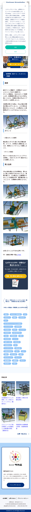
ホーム (2, 8)
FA (25, 314)
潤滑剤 (15, 360)
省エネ (22, 360)
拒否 (15, 51)
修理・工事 (8, 342)
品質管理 (18, 326)
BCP (15, 329)
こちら (19, 254)
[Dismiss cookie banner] (25, 6)
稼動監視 (13, 336)
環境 (6, 354)
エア (23, 351)
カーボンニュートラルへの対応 (13, 323)
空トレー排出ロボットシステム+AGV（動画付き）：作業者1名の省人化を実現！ (16, 300)
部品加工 (7, 363)
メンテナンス (8, 348)
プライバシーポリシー (23, 498)
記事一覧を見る (22, 434)
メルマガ (22, 329)
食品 (15, 363)
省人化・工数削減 (15, 314)
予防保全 (7, 332)
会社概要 (5, 498)
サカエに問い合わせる (15, 484)
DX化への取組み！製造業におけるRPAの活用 (15, 307)
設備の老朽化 (8, 351)
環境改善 (18, 348)
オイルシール (8, 357)
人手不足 (22, 317)
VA (15, 345)
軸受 (21, 354)
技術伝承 (17, 342)
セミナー (18, 357)
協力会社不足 (17, 332)
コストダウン (8, 326)
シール (15, 339)
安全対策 (7, 339)
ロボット (7, 317)
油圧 (6, 336)
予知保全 (7, 329)
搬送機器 (7, 360)
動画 (15, 317)
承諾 (15, 47)
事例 (6, 314)
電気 (21, 336)
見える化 (13, 354)
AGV (17, 351)
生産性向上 (8, 345)
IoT (6, 320)
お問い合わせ (12, 498)
